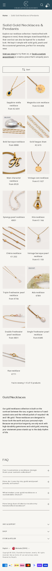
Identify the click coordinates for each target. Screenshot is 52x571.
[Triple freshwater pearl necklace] (14, 277)
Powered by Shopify (9, 557)
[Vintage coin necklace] (38, 162)
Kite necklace (38, 217)
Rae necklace (14, 371)
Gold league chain (38, 142)
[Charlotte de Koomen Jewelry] (26, 4)
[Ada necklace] (38, 277)
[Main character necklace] (14, 162)
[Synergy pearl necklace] (14, 202)
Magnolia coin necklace (38, 102)
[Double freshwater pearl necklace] (14, 316)
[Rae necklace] (14, 355)
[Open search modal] (42, 5)
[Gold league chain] (38, 126)
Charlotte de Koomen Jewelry (26, 553)
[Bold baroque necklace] (14, 126)
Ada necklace (38, 292)
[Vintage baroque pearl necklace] (38, 238)
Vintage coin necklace (38, 178)
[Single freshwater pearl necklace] (38, 316)
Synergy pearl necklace (14, 217)
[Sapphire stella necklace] (14, 87)
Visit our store (9, 54)
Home (5, 16)
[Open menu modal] (4, 5)
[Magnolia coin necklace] (38, 87)
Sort (28, 69)
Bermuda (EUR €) (21, 548)
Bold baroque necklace (14, 142)
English (5, 548)
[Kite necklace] (38, 202)
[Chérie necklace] (14, 238)
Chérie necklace (13, 253)
